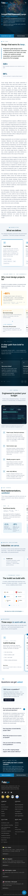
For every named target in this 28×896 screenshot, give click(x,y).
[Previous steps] (22, 381)
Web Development (19, 804)
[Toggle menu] (25, 2)
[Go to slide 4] (16, 605)
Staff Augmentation (19, 815)
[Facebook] (5, 792)
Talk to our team (8, 699)
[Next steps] (25, 381)
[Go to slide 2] (12, 605)
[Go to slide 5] (18, 605)
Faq (16, 833)
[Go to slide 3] (14, 605)
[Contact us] (24, 893)
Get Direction (5, 853)
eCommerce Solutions (6, 831)
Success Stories (4, 806)
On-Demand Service (5, 837)
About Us (3, 804)
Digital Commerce (19, 809)
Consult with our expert (6, 35)
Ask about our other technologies (13, 611)
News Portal (4, 839)
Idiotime (16, 822)
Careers (3, 813)
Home (2, 6)
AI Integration (18, 811)
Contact (3, 815)
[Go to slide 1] (9, 605)
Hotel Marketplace (5, 833)
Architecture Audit (5, 822)
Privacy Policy (18, 829)
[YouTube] (11, 792)
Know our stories (21, 35)
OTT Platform (4, 842)
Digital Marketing (18, 813)
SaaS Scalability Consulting (7, 825)
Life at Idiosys (4, 809)
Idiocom (16, 825)
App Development (19, 806)
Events (2, 811)
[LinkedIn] (2, 792)
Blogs (16, 827)
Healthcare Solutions (5, 835)
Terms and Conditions (20, 831)
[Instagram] (8, 792)
